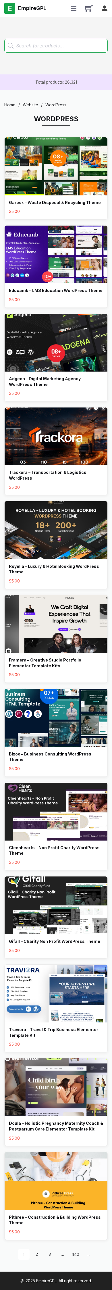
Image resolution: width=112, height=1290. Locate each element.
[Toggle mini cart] (89, 8)
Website (30, 104)
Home (10, 104)
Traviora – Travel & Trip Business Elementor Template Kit (53, 1032)
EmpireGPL (46, 1280)
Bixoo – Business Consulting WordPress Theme (50, 756)
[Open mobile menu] (73, 8)
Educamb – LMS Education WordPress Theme (56, 290)
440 (75, 1254)
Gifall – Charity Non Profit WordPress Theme (54, 941)
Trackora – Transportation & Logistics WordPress (47, 475)
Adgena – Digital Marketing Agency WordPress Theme (45, 381)
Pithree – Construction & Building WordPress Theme (55, 1220)
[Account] (104, 8)
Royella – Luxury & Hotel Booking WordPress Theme (54, 569)
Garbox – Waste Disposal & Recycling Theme (55, 202)
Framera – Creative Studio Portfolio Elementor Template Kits (45, 663)
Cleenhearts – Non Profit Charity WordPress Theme (54, 850)
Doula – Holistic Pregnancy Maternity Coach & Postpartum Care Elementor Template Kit (56, 1126)
